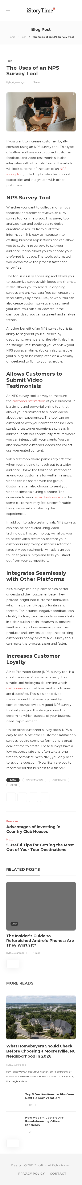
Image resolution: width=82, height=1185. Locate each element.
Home (11, 36)
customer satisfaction (28, 401)
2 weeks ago (19, 1064)
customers (14, 688)
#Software (59, 780)
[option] (41, 919)
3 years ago (18, 952)
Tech (23, 36)
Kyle (8, 82)
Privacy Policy (31, 1174)
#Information (34, 780)
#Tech (13, 785)
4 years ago (18, 82)
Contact (58, 1174)
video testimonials (49, 497)
